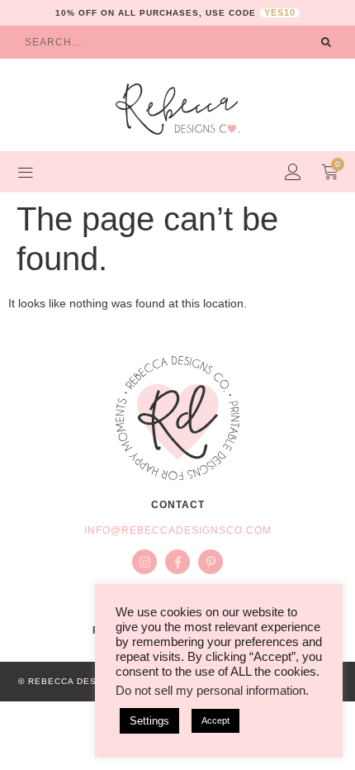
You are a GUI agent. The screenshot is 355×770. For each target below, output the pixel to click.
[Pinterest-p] (210, 561)
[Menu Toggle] (26, 172)
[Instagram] (144, 561)
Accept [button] (215, 720)
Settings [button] (149, 721)
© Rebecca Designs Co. (79, 681)
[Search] (326, 42)
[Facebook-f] (177, 561)
